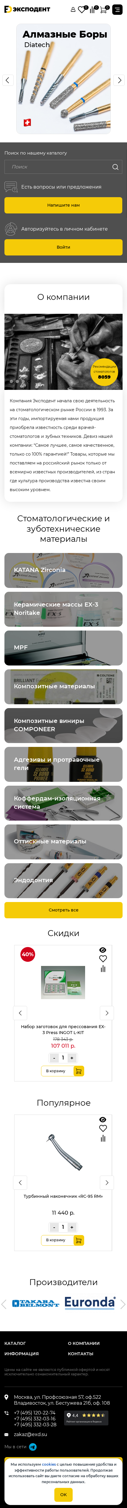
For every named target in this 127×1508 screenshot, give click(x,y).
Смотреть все (64, 910)
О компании (84, 1343)
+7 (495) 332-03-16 (35, 1419)
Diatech (36, 45)
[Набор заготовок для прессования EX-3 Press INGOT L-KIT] (102, 950)
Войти (63, 247)
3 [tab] (23, 381)
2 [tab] (17, 381)
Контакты (80, 1353)
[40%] (63, 1012)
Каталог (15, 1343)
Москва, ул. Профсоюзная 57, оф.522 (57, 1397)
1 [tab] (11, 381)
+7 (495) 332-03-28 (35, 1424)
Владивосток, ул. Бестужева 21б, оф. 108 (62, 1403)
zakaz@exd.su (30, 1434)
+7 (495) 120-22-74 (35, 1413)
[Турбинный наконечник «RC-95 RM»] (102, 1119)
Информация (21, 1353)
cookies (49, 1464)
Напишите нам (63, 205)
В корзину (55, 1071)
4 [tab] (29, 381)
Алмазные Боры (64, 34)
